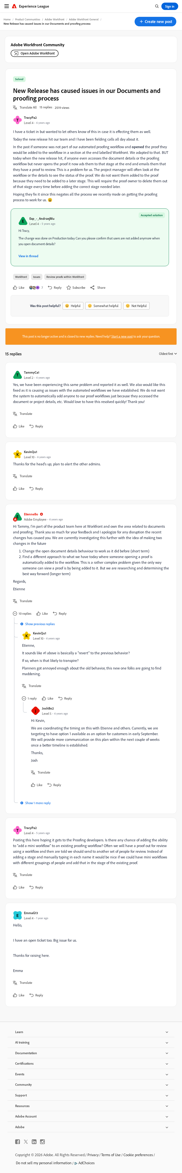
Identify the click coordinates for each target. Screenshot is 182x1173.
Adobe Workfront (54, 19)
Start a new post (122, 336)
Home (7, 19)
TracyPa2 (30, 117)
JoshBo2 (48, 708)
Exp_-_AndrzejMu (42, 218)
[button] (155, 21)
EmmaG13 (31, 913)
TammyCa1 (31, 372)
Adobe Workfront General (84, 19)
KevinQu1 (30, 452)
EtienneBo (31, 514)
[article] (90, 400)
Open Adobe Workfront (38, 53)
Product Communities (27, 19)
